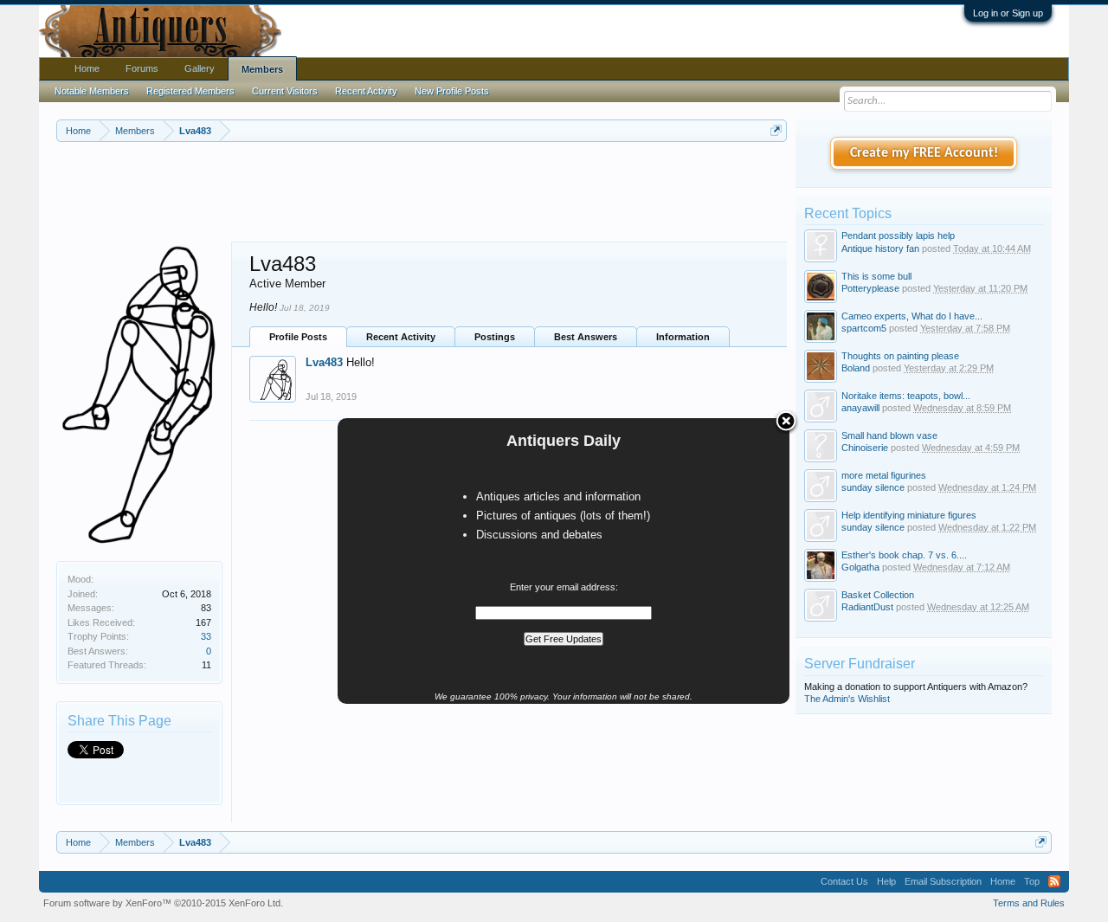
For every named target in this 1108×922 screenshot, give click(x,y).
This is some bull (876, 276)
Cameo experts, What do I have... (911, 316)
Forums (142, 68)
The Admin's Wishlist (847, 698)
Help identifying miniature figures (908, 515)
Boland (855, 368)
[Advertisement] (421, 190)
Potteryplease (870, 288)
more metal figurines (883, 475)
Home (87, 68)
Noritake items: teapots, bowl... (905, 395)
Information (683, 337)
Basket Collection (877, 595)
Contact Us (844, 881)
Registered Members (190, 91)
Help (886, 881)
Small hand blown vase (889, 435)
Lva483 (324, 362)
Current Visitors (285, 91)
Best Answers (585, 337)
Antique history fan (880, 248)
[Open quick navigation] (776, 130)
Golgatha (860, 567)
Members (262, 69)
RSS (1054, 881)
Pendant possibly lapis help (898, 235)
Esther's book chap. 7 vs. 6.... (904, 555)
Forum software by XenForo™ (163, 903)
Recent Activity (400, 337)
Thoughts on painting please (900, 356)
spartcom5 (863, 328)
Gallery (199, 68)
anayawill (860, 408)
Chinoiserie (864, 447)
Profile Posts (298, 337)
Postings (494, 337)
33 (206, 636)
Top (1032, 881)
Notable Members (92, 91)
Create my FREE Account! (924, 153)
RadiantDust (867, 607)
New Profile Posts (452, 91)
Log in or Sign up (1008, 13)
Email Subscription (943, 881)
